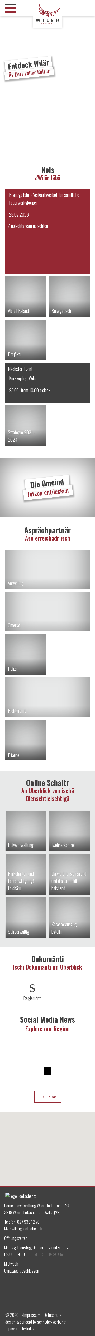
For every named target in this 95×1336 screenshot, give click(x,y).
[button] (47, 1143)
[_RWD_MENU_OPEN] (10, 8)
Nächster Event (20, 368)
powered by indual (21, 1328)
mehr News (48, 1096)
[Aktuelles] (47, 231)
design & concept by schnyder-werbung (35, 1322)
